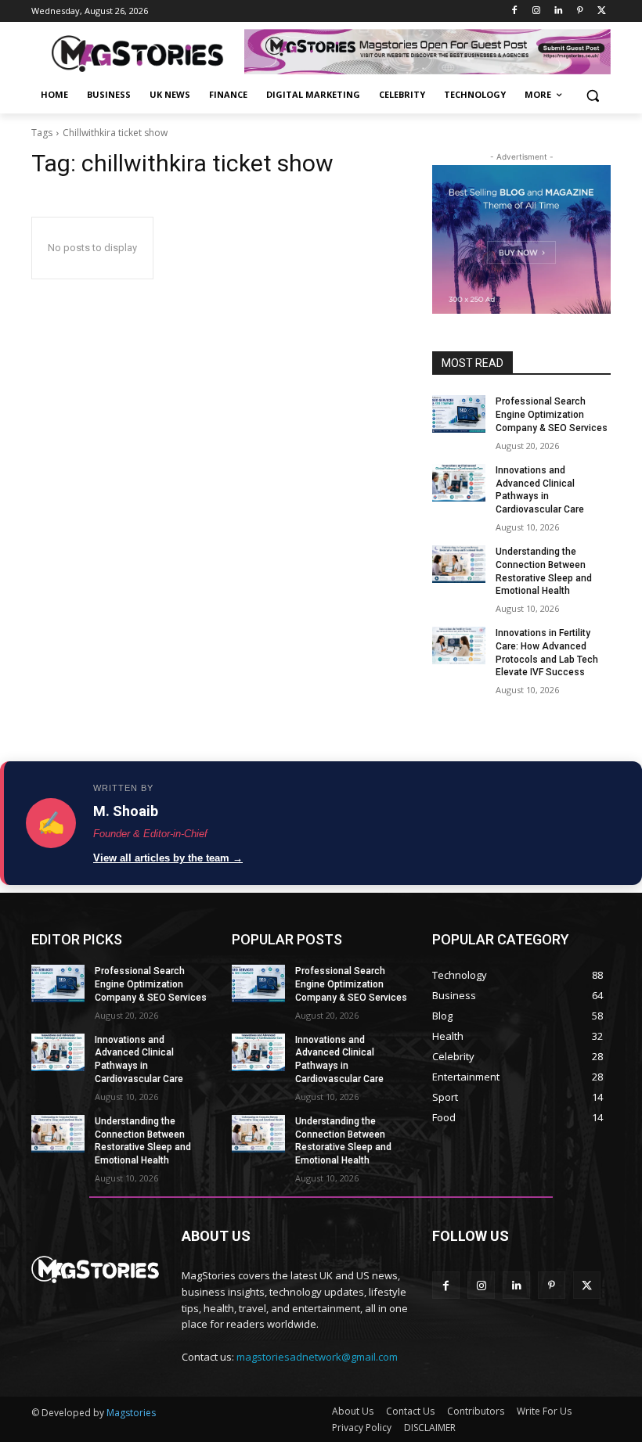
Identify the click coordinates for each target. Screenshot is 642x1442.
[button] (592, 95)
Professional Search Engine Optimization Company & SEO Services (552, 414)
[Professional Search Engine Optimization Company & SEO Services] (458, 414)
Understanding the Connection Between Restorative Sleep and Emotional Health (143, 1141)
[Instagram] (537, 11)
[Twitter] (602, 11)
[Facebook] (515, 11)
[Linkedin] (559, 11)
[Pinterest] (580, 11)
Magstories (131, 1412)
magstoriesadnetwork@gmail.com (317, 1357)
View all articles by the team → (168, 858)
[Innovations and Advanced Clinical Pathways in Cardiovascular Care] (458, 483)
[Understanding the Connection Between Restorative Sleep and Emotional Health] (458, 564)
